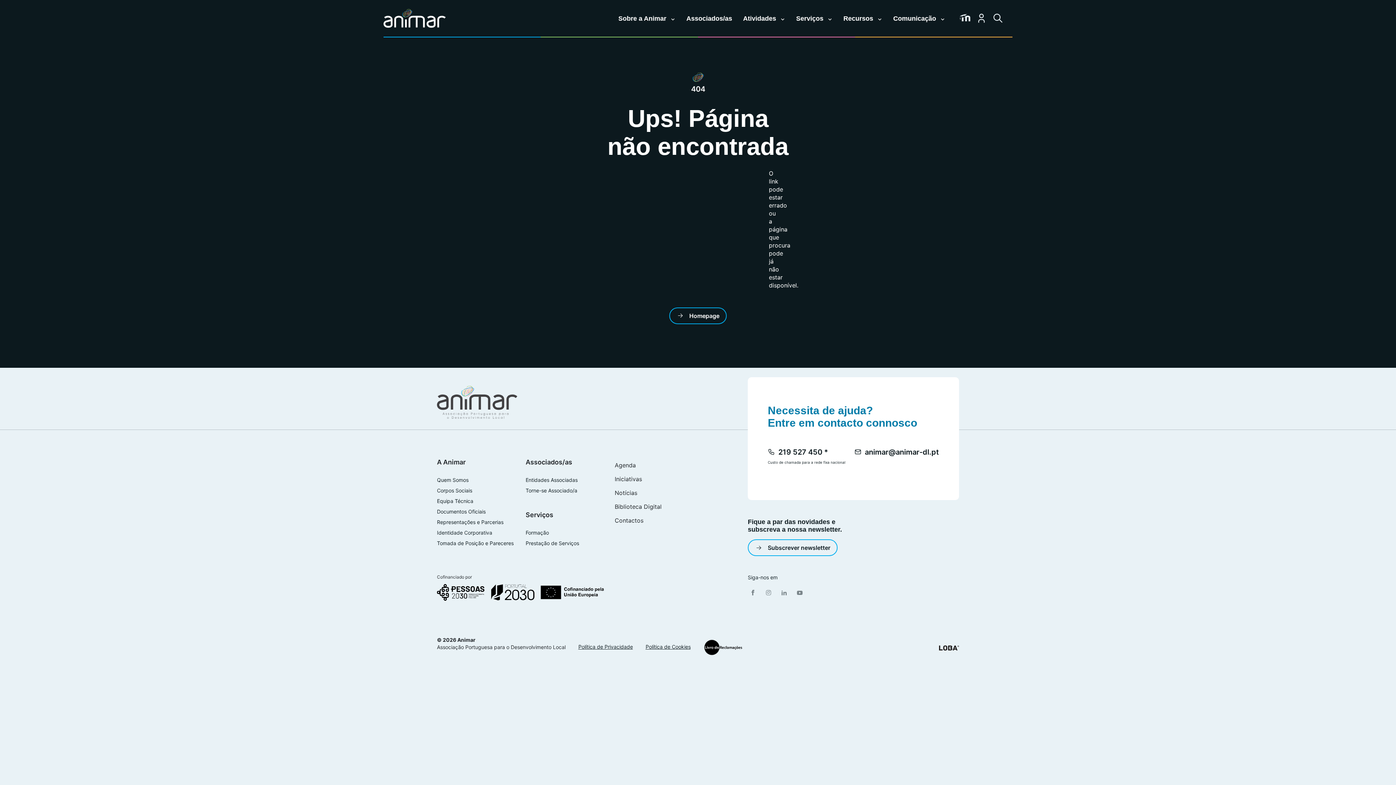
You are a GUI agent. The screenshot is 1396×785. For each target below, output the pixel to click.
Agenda (625, 465)
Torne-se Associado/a (551, 491)
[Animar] (415, 18)
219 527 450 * (803, 452)
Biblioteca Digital (638, 506)
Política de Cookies (668, 647)
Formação (537, 533)
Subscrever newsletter (799, 547)
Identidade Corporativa (464, 533)
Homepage (704, 315)
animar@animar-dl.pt (902, 452)
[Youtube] (800, 593)
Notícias (626, 492)
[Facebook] (753, 593)
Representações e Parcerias (470, 522)
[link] (965, 18)
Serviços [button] (810, 18)
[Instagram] (768, 593)
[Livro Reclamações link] (723, 647)
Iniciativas (628, 479)
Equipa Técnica (455, 501)
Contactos (629, 520)
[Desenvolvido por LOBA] (949, 647)
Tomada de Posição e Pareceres (475, 543)
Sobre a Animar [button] (643, 18)
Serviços (539, 515)
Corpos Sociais (454, 491)
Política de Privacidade (605, 647)
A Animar (451, 462)
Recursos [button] (859, 18)
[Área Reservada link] (981, 18)
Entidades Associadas (552, 480)
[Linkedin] (784, 593)
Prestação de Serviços (552, 543)
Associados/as (709, 18)
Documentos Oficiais (461, 512)
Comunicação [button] (915, 18)
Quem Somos (453, 480)
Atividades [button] (760, 18)
